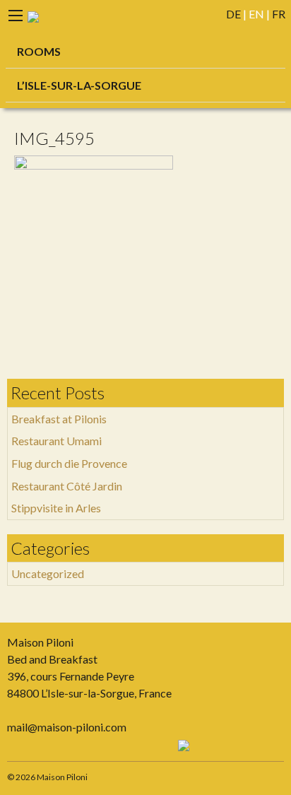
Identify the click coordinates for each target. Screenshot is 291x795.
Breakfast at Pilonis (59, 418)
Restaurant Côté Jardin (66, 486)
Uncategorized (47, 573)
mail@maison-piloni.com (66, 727)
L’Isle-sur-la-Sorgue (79, 85)
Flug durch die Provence (69, 463)
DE (233, 13)
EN (256, 13)
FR (278, 13)
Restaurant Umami (56, 440)
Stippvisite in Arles (56, 507)
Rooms (39, 51)
